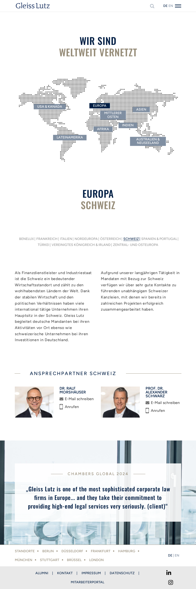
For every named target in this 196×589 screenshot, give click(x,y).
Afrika (103, 129)
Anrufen (72, 406)
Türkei (43, 245)
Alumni (41, 573)
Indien (128, 125)
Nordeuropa (86, 239)
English (171, 6)
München (23, 560)
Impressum (91, 573)
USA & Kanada (49, 107)
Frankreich (47, 239)
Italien (66, 239)
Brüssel (74, 560)
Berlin (48, 551)
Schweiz (131, 239)
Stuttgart (49, 560)
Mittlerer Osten (113, 115)
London (96, 560)
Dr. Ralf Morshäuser (73, 390)
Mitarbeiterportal (87, 582)
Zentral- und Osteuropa (135, 245)
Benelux (26, 239)
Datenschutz (122, 573)
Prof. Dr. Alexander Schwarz (156, 392)
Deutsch (165, 6)
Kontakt (65, 573)
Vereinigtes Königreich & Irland (81, 245)
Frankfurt (100, 551)
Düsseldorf (72, 551)
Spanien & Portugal (159, 239)
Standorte (25, 551)
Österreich (110, 239)
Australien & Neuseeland (148, 141)
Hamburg (126, 551)
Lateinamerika (70, 137)
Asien (141, 109)
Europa (99, 106)
